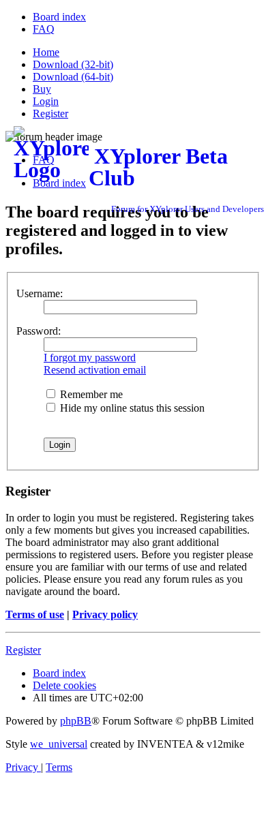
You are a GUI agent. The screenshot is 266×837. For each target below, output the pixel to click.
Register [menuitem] (50, 113)
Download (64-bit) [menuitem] (73, 76)
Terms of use (34, 614)
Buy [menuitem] (42, 89)
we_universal (58, 744)
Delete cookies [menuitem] (64, 685)
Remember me (90, 394)
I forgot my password (90, 357)
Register (23, 650)
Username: (39, 293)
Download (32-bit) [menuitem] (73, 64)
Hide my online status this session (131, 408)
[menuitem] (59, 16)
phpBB (75, 721)
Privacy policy (105, 614)
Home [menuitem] (46, 52)
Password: (38, 331)
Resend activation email (95, 370)
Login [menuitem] (46, 101)
